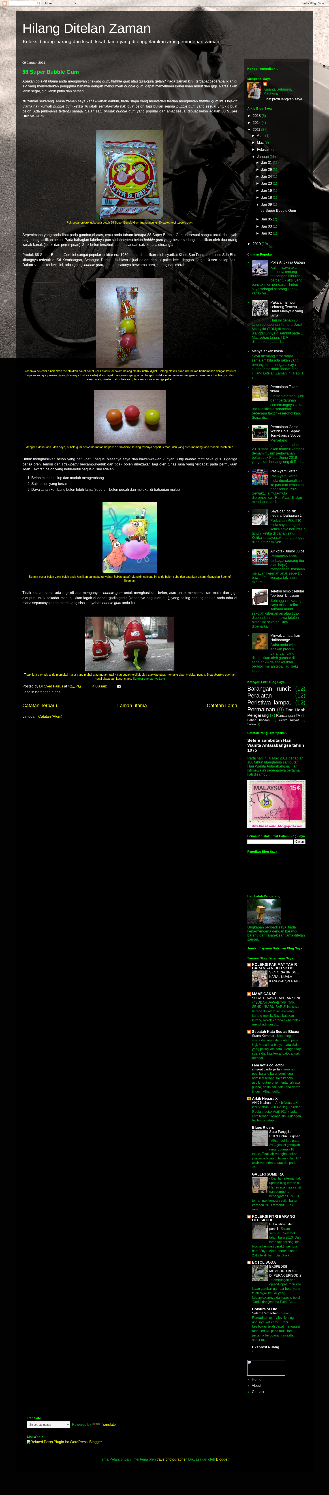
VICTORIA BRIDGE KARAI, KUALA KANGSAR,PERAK (284, 976)
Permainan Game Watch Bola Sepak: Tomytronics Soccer (285, 431)
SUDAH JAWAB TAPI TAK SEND (276, 998)
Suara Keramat (263, 1036)
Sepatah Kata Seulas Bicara (275, 1032)
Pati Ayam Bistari (283, 471)
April (261, 135)
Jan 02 (267, 233)
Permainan (261, 709)
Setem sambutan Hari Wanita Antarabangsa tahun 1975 (275, 745)
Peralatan (259, 695)
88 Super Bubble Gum (50, 72)
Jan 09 (267, 204)
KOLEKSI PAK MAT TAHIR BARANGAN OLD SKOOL (274, 966)
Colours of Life (264, 1309)
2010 (257, 244)
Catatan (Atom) (50, 716)
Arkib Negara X (265, 1098)
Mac (261, 142)
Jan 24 (267, 176)
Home (256, 1379)
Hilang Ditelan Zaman (86, 28)
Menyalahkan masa (267, 351)
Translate (108, 1424)
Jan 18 (267, 197)
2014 (257, 123)
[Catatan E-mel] (118, 686)
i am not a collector (268, 1065)
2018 (257, 116)
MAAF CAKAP (264, 994)
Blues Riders (263, 1127)
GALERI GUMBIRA (268, 1174)
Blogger (222, 1459)
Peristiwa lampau (270, 702)
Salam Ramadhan (265, 1313)
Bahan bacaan (258, 720)
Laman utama (132, 705)
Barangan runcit (47, 692)
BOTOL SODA (264, 1262)
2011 (257, 129)
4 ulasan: (100, 686)
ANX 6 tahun (261, 1102)
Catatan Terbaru (39, 705)
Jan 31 (267, 163)
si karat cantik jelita (266, 1069)
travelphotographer (171, 1459)
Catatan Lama (222, 705)
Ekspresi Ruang (265, 1347)
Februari (264, 149)
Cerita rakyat (289, 720)
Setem (251, 724)
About (256, 1385)
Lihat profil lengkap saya (282, 99)
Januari (263, 157)
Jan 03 (267, 226)
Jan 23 (267, 183)
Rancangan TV (288, 715)
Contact (258, 1392)
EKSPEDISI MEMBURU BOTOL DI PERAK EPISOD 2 (285, 1271)
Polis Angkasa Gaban (287, 262)
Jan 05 (267, 219)
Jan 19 (267, 190)
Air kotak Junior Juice (287, 551)
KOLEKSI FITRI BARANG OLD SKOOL (273, 1218)
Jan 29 (267, 169)
